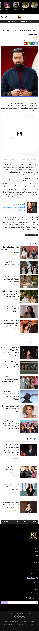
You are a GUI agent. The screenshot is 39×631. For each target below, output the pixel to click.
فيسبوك (35, 582)
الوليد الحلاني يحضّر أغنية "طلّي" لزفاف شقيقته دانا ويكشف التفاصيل (10, 323)
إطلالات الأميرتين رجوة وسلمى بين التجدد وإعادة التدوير (10, 249)
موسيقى (16, 328)
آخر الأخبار (10, 21)
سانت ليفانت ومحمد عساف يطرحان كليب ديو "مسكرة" (11, 469)
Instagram (21, 616)
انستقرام (35, 589)
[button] (36, 43)
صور (36, 555)
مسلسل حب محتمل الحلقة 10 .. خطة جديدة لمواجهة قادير (11, 279)
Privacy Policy (30, 624)
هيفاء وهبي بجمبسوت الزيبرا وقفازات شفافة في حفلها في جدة (11, 505)
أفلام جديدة (28, 234)
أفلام (36, 27)
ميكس (16, 270)
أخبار (36, 548)
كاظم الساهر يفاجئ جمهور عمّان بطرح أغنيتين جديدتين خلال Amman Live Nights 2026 (11, 450)
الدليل (27, 21)
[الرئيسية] (19, 17)
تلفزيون (36, 562)
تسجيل (4, 602)
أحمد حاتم (35, 234)
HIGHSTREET (21, 21)
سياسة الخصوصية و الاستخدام (11, 621)
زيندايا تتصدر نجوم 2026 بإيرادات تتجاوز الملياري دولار (10, 408)
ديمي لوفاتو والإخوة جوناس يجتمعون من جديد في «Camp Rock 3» (10, 379)
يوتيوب (15, 616)
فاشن (36, 570)
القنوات (23, 522)
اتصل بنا (24, 621)
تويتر (36, 586)
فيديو (6, 17)
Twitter (18, 616)
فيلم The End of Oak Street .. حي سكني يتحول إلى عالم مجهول (10, 364)
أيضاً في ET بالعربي (18, 204)
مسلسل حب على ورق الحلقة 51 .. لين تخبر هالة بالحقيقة (10, 308)
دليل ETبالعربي (33, 573)
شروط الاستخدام (8, 624)
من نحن (32, 621)
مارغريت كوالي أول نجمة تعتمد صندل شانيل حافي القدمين (10, 487)
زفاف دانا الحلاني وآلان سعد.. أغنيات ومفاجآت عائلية (10, 264)
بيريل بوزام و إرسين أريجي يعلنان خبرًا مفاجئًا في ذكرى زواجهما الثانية (10, 294)
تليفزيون (16, 284)
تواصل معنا (34, 593)
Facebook (23, 616)
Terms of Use (20, 624)
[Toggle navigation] (37, 17)
